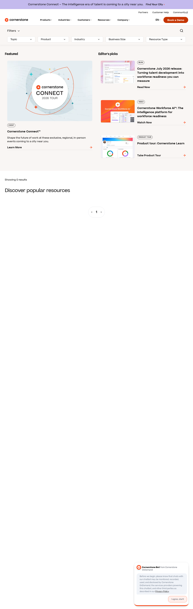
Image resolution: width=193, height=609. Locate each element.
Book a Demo (175, 20)
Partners (143, 12)
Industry (79, 39)
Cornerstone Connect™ (19, 60)
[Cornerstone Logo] (16, 20)
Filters (11, 31)
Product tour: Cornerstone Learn (118, 135)
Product (46, 39)
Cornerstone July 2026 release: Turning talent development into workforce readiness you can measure (138, 62)
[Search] (181, 30)
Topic (13, 39)
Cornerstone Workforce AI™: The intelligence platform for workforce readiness (140, 101)
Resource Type (158, 39)
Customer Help (160, 12)
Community (179, 12)
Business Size (117, 39)
